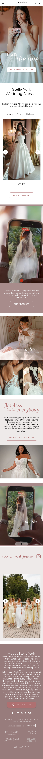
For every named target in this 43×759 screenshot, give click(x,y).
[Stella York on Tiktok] (26, 712)
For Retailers (10, 719)
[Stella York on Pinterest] (17, 712)
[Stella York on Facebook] (13, 712)
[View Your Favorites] (40, 3)
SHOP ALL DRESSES (21, 195)
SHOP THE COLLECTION (21, 69)
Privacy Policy (25, 722)
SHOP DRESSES (21, 304)
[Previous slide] (5, 152)
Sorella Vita (21, 747)
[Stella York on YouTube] (29, 712)
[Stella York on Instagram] (22, 712)
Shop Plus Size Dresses (21, 438)
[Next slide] (37, 152)
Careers (20, 719)
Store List (28, 719)
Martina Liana (32, 732)
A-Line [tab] (20, 114)
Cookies (15, 722)
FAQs (36, 719)
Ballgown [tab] (30, 114)
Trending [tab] (9, 114)
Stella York (21, 3)
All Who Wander (32, 740)
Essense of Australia (11, 733)
